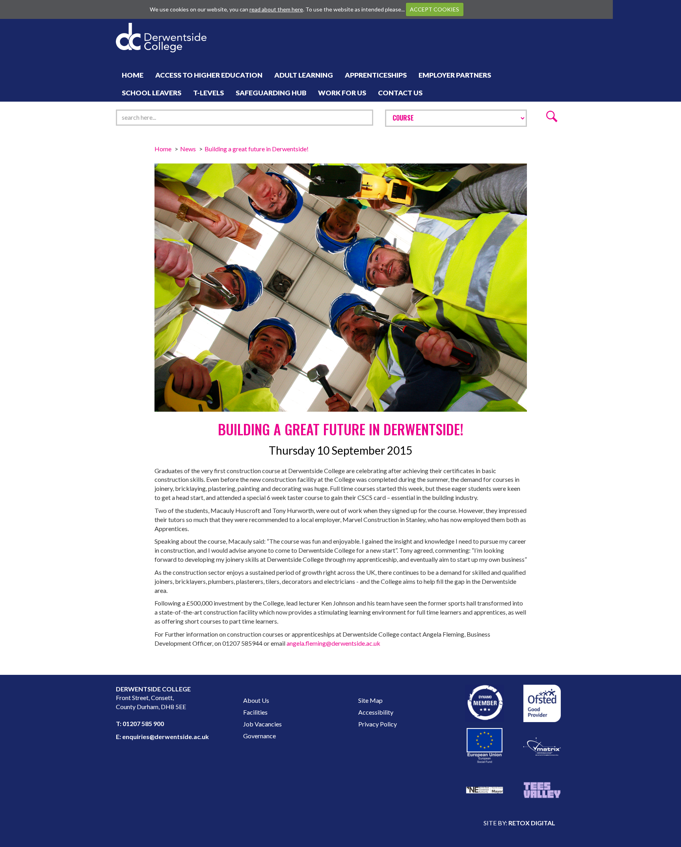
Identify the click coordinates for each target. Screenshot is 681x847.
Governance (259, 735)
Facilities (255, 712)
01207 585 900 (143, 723)
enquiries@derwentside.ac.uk (165, 736)
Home (132, 75)
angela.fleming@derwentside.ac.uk (333, 643)
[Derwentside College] (161, 27)
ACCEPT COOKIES (434, 9)
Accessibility (375, 712)
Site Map (370, 700)
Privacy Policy (377, 724)
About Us (256, 700)
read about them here (276, 9)
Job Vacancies (262, 724)
